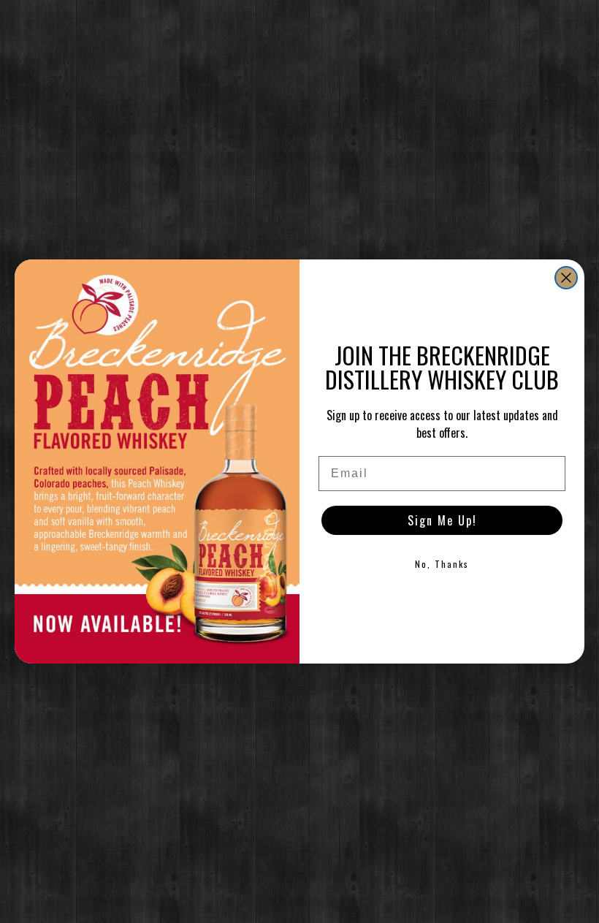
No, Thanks (442, 564)
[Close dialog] (566, 278)
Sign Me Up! (442, 520)
